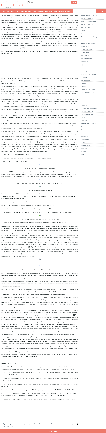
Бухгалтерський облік (87, 24)
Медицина (84, 86)
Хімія (82, 154)
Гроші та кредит (85, 34)
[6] (40, 266)
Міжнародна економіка (87, 92)
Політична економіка (87, 114)
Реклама (83, 127)
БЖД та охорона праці (87, 18)
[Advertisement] (39, 66)
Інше (82, 68)
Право (83, 117)
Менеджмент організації (88, 89)
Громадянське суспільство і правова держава (64, 424)
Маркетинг (84, 83)
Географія (84, 30)
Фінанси (83, 151)
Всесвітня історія (85, 27)
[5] (40, 259)
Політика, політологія (87, 111)
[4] (40, 215)
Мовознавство (85, 99)
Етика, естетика (85, 55)
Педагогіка (84, 105)
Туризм (83, 142)
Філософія (84, 148)
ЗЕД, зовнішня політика (87, 58)
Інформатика (84, 65)
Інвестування (84, 61)
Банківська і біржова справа (89, 15)
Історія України (85, 71)
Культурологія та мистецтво (89, 74)
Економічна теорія (86, 52)
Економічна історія (86, 49)
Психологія (84, 120)
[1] (39, 165)
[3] (40, 187)
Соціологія (84, 133)
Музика (83, 102)
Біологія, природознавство (88, 21)
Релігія (83, 130)
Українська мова (85, 145)
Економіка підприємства (88, 43)
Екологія (83, 40)
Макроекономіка (85, 80)
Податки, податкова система (89, 108)
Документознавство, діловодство (90, 37)
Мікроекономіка (85, 96)
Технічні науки (85, 139)
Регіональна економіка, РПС (89, 123)
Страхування (84, 136)
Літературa (84, 77)
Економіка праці (85, 46)
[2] (39, 180)
